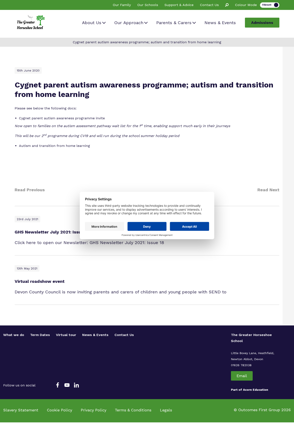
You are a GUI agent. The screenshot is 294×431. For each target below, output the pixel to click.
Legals (166, 410)
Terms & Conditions (133, 410)
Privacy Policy (93, 410)
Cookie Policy (59, 410)
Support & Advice (178, 5)
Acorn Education (255, 389)
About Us (91, 22)
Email (242, 375)
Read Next (268, 189)
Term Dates (40, 335)
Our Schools (147, 5)
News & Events (220, 22)
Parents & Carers (174, 22)
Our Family (122, 5)
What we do (13, 335)
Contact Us (209, 5)
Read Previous (30, 189)
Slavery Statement (20, 410)
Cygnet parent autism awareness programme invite (62, 118)
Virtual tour (66, 335)
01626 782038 (241, 365)
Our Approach (128, 22)
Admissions (262, 22)
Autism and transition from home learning (54, 146)
